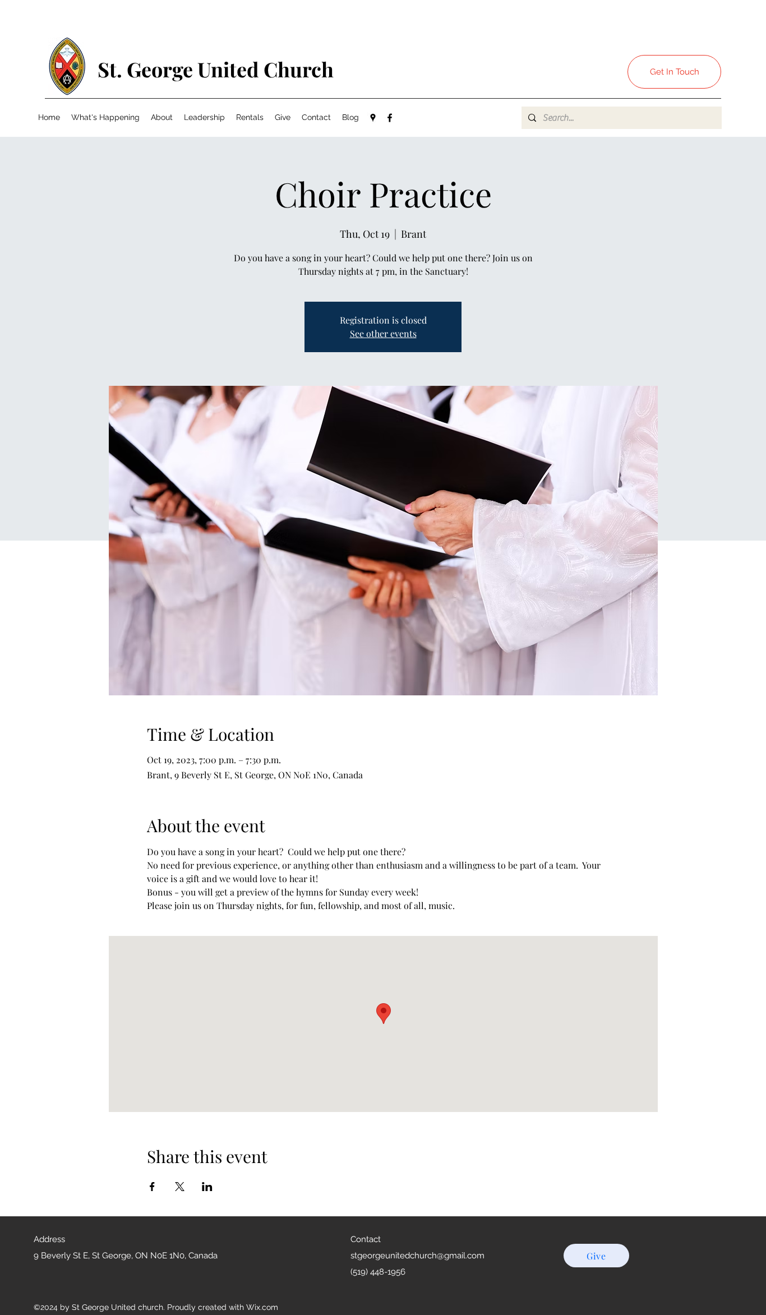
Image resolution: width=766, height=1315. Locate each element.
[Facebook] (389, 117)
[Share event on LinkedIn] (207, 1186)
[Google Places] (373, 117)
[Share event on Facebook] (152, 1186)
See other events (383, 333)
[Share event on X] (179, 1186)
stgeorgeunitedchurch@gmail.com (417, 1256)
